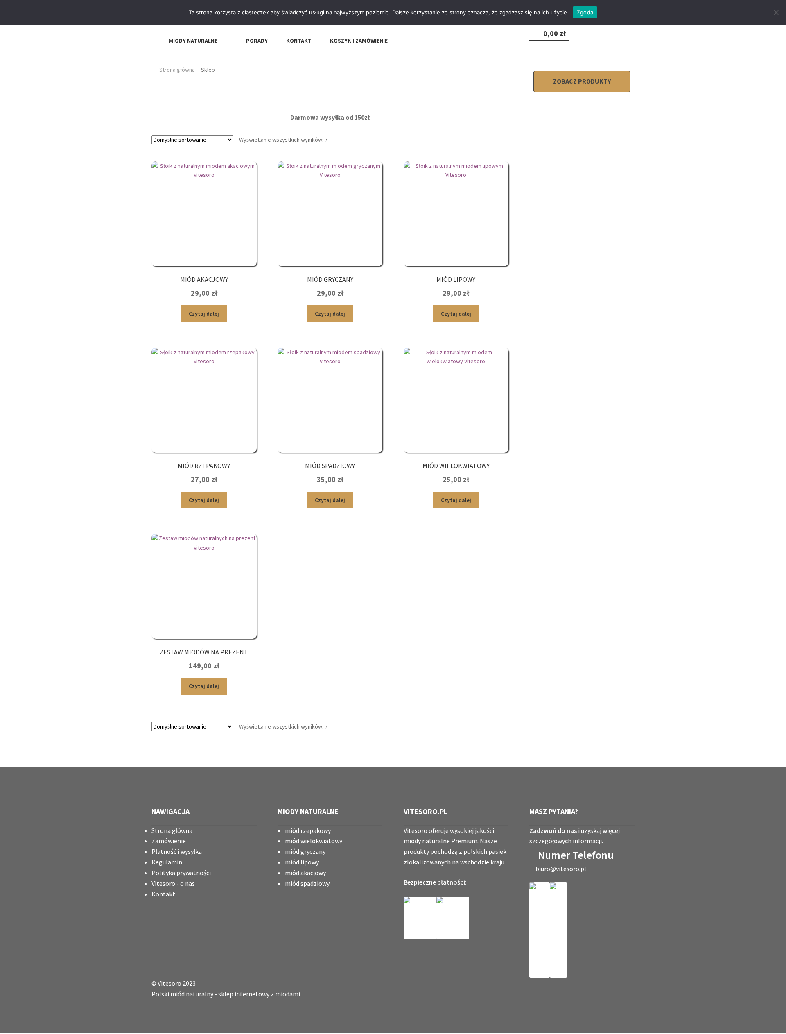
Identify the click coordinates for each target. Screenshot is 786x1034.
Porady (256, 40)
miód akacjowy (305, 873)
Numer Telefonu (576, 855)
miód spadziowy (307, 883)
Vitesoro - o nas (173, 883)
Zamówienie (168, 841)
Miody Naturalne (193, 40)
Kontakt (298, 40)
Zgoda (585, 12)
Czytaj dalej (204, 313)
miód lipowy (302, 862)
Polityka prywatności (181, 873)
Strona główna (177, 69)
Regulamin (166, 862)
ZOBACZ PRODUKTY (582, 81)
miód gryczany (305, 851)
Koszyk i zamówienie (358, 40)
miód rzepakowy (308, 830)
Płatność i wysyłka (176, 851)
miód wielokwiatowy (313, 841)
